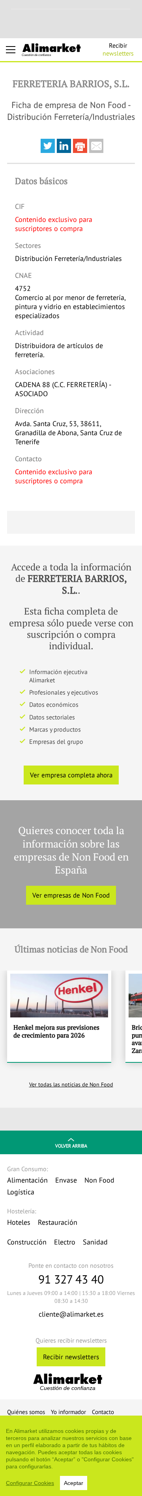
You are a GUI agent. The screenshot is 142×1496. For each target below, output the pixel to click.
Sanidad (95, 1241)
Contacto (103, 1412)
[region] (71, 1456)
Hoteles (18, 1222)
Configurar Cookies (30, 1483)
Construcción (27, 1241)
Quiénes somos (26, 1412)
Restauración (57, 1222)
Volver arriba (71, 1146)
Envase (66, 1180)
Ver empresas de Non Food (71, 895)
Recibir (118, 49)
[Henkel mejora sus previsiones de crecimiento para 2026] (59, 1016)
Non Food (99, 1180)
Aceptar (73, 1483)
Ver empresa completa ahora (71, 775)
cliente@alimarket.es (71, 1314)
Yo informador (68, 1412)
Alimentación (27, 1180)
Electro (64, 1241)
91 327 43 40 (71, 1279)
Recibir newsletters (71, 1357)
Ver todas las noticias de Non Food (71, 1084)
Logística (20, 1191)
